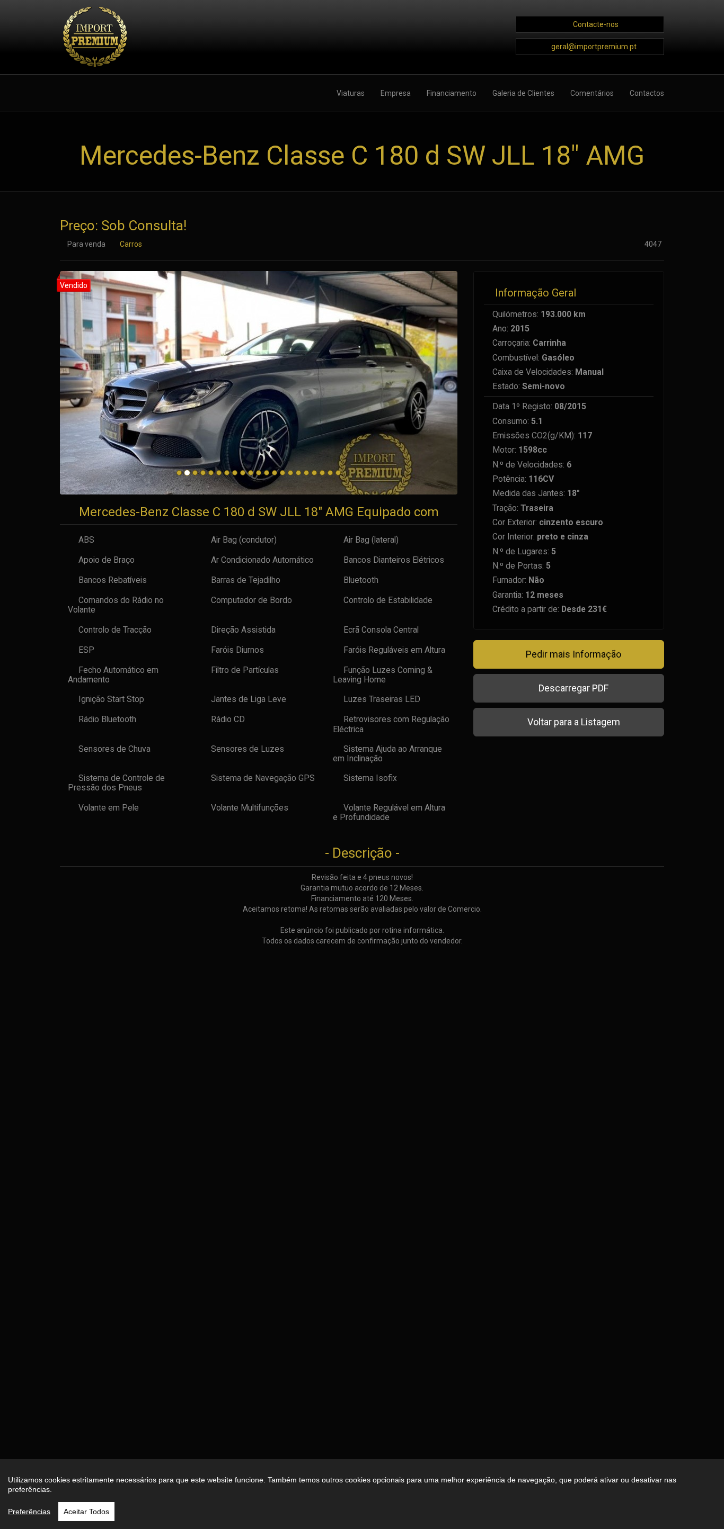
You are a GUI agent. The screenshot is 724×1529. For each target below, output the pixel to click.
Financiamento (451, 93)
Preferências (29, 1511)
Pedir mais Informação (572, 654)
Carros (131, 244)
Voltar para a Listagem (572, 721)
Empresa (396, 93)
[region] (362, 1494)
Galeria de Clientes (523, 93)
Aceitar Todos (86, 1511)
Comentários (592, 93)
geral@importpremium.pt (594, 46)
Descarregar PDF (572, 688)
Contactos (647, 93)
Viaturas (351, 93)
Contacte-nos (596, 24)
